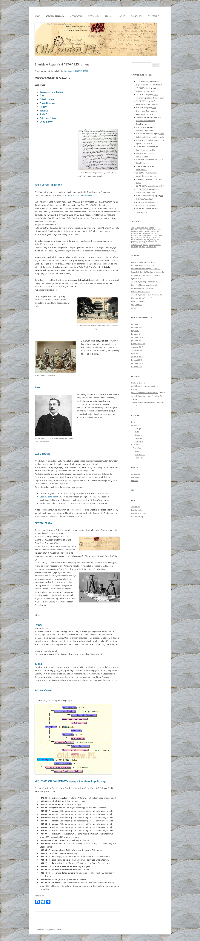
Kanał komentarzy (138, 513)
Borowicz (157, 230)
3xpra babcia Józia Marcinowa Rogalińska (147, 272)
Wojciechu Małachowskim (146, 176)
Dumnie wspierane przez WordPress (48, 929)
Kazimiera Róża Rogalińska (140, 237)
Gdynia (141, 233)
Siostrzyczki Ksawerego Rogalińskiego (146, 268)
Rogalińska (153, 241)
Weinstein (134, 247)
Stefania (145, 245)
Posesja (44, 110)
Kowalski (138, 438)
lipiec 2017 (135, 353)
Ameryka (145, 228)
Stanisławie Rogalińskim (145, 192)
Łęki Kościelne (151, 247)
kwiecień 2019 (136, 334)
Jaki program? (136, 304)
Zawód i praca (47, 103)
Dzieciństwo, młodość (51, 91)
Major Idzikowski (137, 239)
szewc (151, 245)
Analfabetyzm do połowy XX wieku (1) (146, 295)
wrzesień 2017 (137, 347)
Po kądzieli (135, 425)
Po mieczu (135, 445)
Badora (137, 451)
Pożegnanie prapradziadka (142, 288)
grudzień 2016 (137, 357)
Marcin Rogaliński (150, 239)
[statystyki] (132, 490)
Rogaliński (137, 448)
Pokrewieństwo (48, 118)
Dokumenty (46, 121)
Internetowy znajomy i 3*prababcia (145, 275)
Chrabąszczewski (137, 231)
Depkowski (139, 435)
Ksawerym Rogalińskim (145, 91)
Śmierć (43, 114)
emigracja (134, 233)
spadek (153, 243)
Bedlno (153, 186)
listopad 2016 (136, 360)
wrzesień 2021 (137, 327)
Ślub (42, 95)
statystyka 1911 (136, 245)
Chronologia (93, 16)
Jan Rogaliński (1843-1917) (76, 71)
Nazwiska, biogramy (55, 16)
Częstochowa (154, 231)
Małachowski (140, 454)
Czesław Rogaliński (48, 496)
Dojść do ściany (137, 301)
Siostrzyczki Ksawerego (145, 120)
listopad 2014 (136, 366)
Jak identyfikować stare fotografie (144, 285)
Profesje (121, 16)
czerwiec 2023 (136, 324)
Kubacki (139, 458)
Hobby (43, 106)
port (158, 239)
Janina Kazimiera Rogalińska (141, 235)
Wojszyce (142, 247)
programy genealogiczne (140, 241)
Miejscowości (76, 16)
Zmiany (134, 308)
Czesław (146, 231)
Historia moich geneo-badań (142, 265)
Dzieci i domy (47, 99)
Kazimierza (74, 195)
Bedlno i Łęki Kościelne (140, 291)
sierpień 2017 (136, 350)
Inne (133, 422)
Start (37, 16)
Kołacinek (154, 237)
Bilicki (151, 230)
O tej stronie (153, 16)
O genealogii (136, 16)
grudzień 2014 (137, 363)
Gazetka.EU (135, 474)
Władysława (86, 195)
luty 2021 (135, 330)
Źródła (108, 16)
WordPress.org (137, 516)
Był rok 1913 (136, 278)
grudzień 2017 (137, 340)
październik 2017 (138, 343)
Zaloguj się (135, 506)
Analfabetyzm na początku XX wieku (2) (147, 282)
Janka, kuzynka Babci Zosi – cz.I (143, 262)
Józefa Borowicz (157, 235)
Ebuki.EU (134, 480)
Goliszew (147, 233)
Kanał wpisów (136, 510)
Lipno (160, 237)
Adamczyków (141, 212)
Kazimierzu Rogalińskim (145, 150)
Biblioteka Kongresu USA (140, 230)
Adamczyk (138, 228)
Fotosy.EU (135, 477)
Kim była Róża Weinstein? (141, 298)
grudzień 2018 (137, 337)
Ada (132, 228)
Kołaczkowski (141, 169)
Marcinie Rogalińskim (144, 130)
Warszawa (157, 245)
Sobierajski (146, 243)
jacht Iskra (154, 233)
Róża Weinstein (136, 243)
